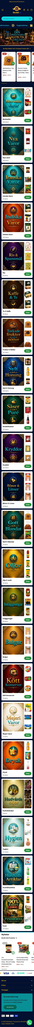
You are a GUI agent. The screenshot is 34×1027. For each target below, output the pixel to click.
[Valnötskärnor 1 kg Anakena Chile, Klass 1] (8, 59)
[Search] (30, 19)
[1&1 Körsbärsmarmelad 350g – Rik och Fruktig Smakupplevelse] (8, 948)
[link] (27, 93)
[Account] (28, 10)
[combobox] (17, 19)
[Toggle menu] (2, 10)
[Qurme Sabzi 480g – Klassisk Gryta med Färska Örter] (24, 948)
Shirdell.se (9, 1021)
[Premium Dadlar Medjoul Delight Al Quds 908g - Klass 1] (24, 59)
